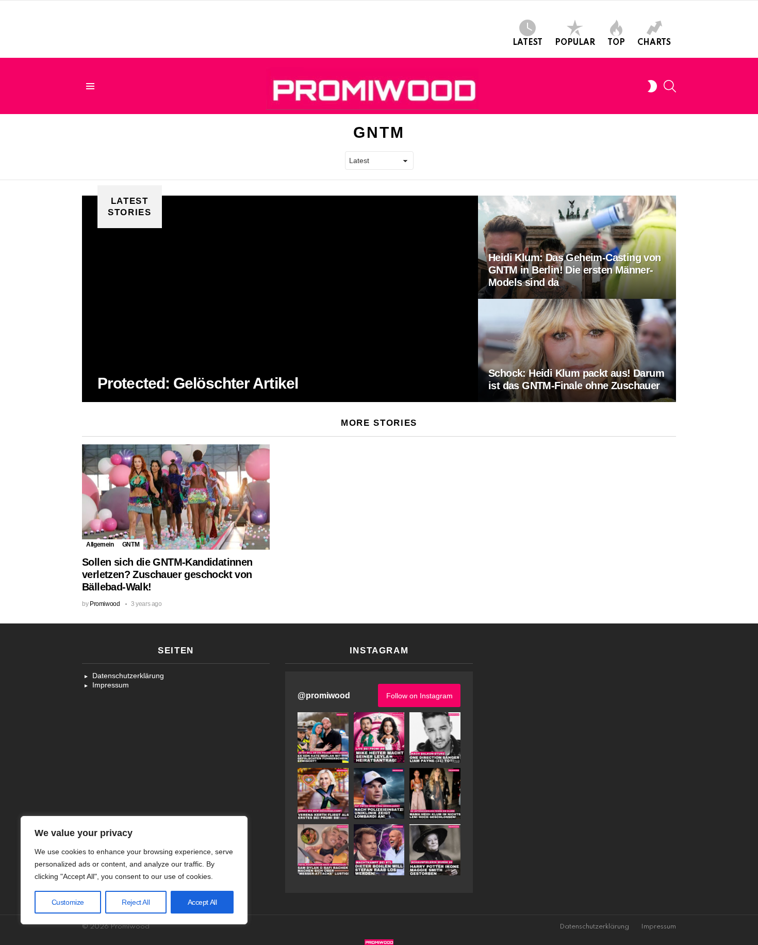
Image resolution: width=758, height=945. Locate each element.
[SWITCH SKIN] (652, 86)
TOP (616, 43)
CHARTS (654, 43)
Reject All (136, 902)
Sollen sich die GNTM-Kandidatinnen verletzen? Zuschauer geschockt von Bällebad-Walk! (167, 574)
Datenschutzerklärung (128, 675)
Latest (527, 43)
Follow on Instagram (419, 696)
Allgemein (100, 544)
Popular (575, 43)
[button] (323, 737)
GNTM (131, 544)
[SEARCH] (670, 86)
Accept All (202, 902)
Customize (68, 902)
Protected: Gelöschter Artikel (197, 383)
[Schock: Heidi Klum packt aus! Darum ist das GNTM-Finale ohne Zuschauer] (577, 350)
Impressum (110, 685)
